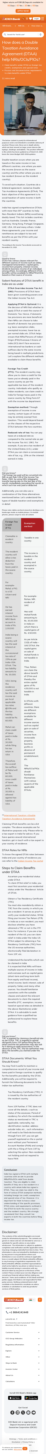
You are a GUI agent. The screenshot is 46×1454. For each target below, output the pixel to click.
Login (36, 19)
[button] (23, 34)
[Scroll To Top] (40, 1300)
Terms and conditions (27, 1439)
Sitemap (12, 1439)
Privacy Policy (27, 1442)
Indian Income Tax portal (30, 861)
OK (25, 1449)
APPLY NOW (23, 11)
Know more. (18, 1449)
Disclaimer (16, 1442)
